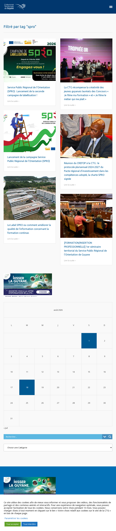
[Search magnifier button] (109, 436)
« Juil (6, 428)
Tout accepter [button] (12, 524)
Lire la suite (12, 101)
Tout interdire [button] (29, 524)
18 (27, 387)
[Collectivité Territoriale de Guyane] (15, 7)
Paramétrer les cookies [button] (16, 518)
